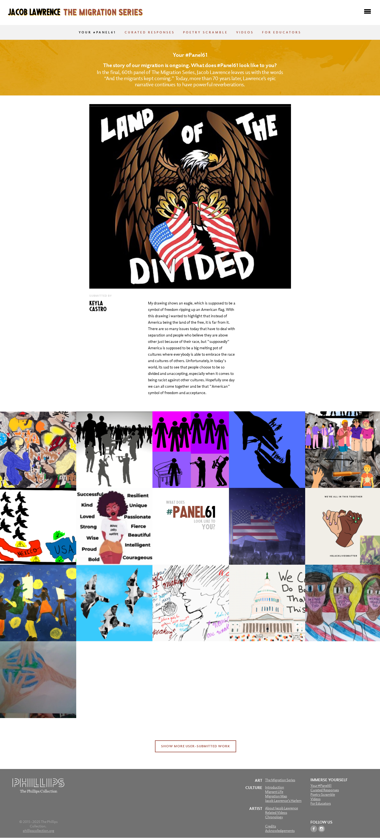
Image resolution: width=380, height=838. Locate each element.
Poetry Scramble (205, 32)
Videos (245, 32)
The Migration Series (280, 780)
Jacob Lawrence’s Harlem (283, 800)
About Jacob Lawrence (281, 808)
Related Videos (276, 812)
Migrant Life (274, 791)
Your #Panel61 (97, 32)
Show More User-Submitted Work (195, 746)
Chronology (274, 817)
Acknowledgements (280, 830)
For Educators (281, 32)
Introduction (274, 787)
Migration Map (276, 796)
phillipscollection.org (38, 830)
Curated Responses (150, 32)
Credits (270, 826)
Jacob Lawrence (75, 11)
